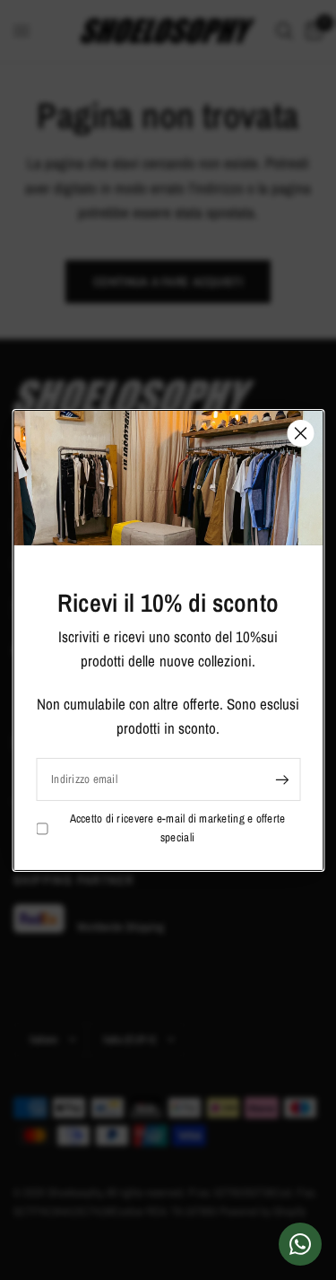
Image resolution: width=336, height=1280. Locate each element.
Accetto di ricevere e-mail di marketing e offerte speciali (178, 828)
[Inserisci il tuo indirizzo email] (282, 779)
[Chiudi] (300, 432)
